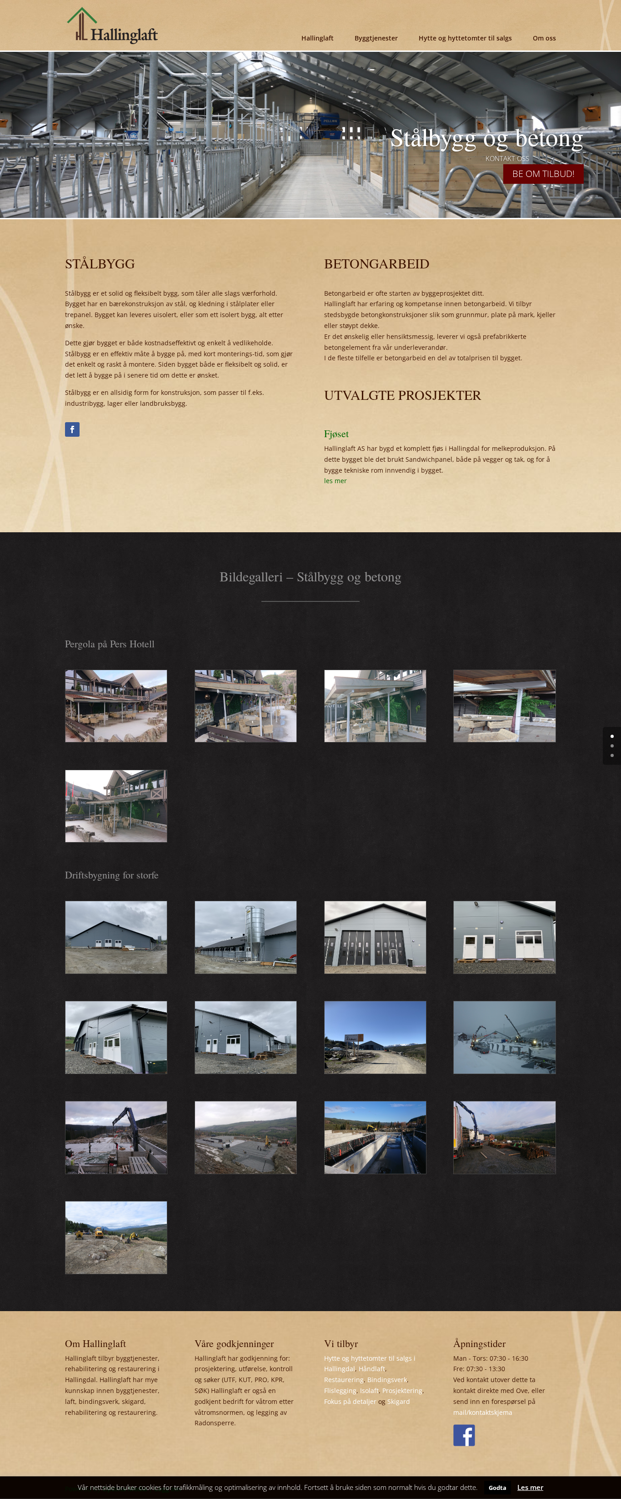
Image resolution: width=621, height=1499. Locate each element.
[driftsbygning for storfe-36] (245, 1071)
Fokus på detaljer (350, 1401)
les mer (335, 480)
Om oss (544, 38)
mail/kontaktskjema (482, 1412)
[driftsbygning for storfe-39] (375, 971)
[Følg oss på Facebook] (464, 1435)
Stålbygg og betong (487, 136)
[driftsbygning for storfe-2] (504, 1171)
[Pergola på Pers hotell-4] (245, 739)
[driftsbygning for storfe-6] (504, 1071)
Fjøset (336, 433)
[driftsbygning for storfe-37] (116, 1071)
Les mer (530, 1487)
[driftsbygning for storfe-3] (375, 1171)
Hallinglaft (317, 38)
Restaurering (344, 1379)
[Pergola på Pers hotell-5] (116, 739)
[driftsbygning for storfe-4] (245, 1171)
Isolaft (369, 1390)
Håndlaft (372, 1368)
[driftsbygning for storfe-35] (375, 1071)
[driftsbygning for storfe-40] (245, 971)
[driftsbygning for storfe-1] (116, 1271)
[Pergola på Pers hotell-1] (116, 839)
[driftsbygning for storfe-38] (504, 971)
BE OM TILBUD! (543, 173)
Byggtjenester (376, 38)
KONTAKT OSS (507, 158)
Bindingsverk (387, 1379)
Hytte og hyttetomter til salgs (465, 38)
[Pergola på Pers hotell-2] (504, 739)
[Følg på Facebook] (72, 429)
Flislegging (340, 1390)
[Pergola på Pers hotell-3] (375, 739)
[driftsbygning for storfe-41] (116, 971)
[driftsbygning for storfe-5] (116, 1171)
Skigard (398, 1401)
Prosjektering (402, 1390)
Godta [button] (497, 1488)
